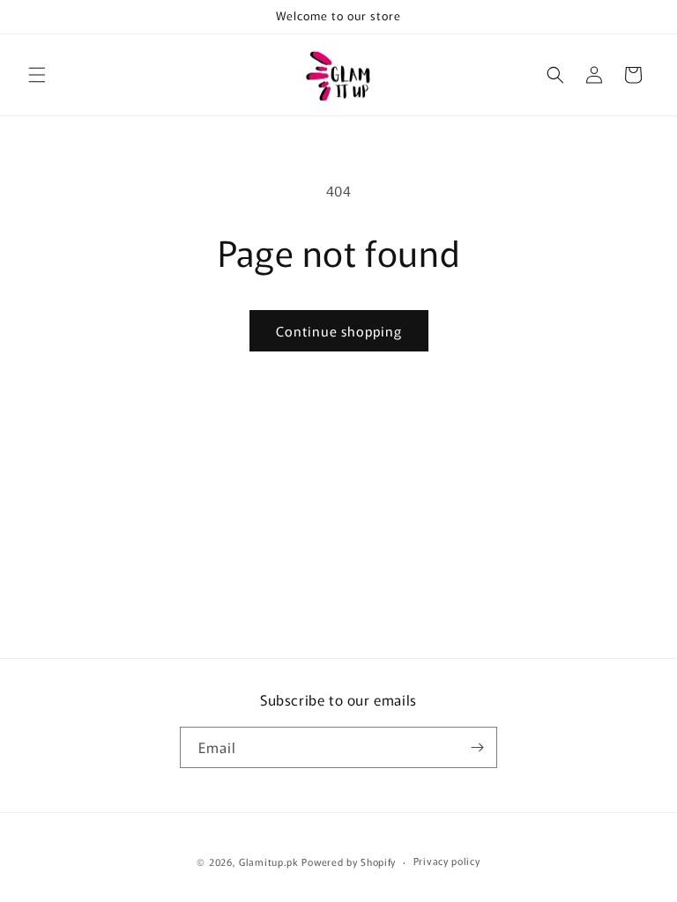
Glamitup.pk (269, 861)
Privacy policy (446, 861)
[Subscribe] (477, 747)
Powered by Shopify (348, 861)
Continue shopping (339, 331)
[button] (37, 74)
